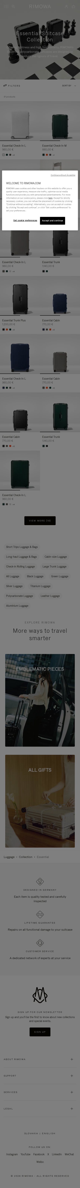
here (50, 197)
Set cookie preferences (25, 220)
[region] (40, 200)
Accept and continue (52, 220)
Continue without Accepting (63, 175)
